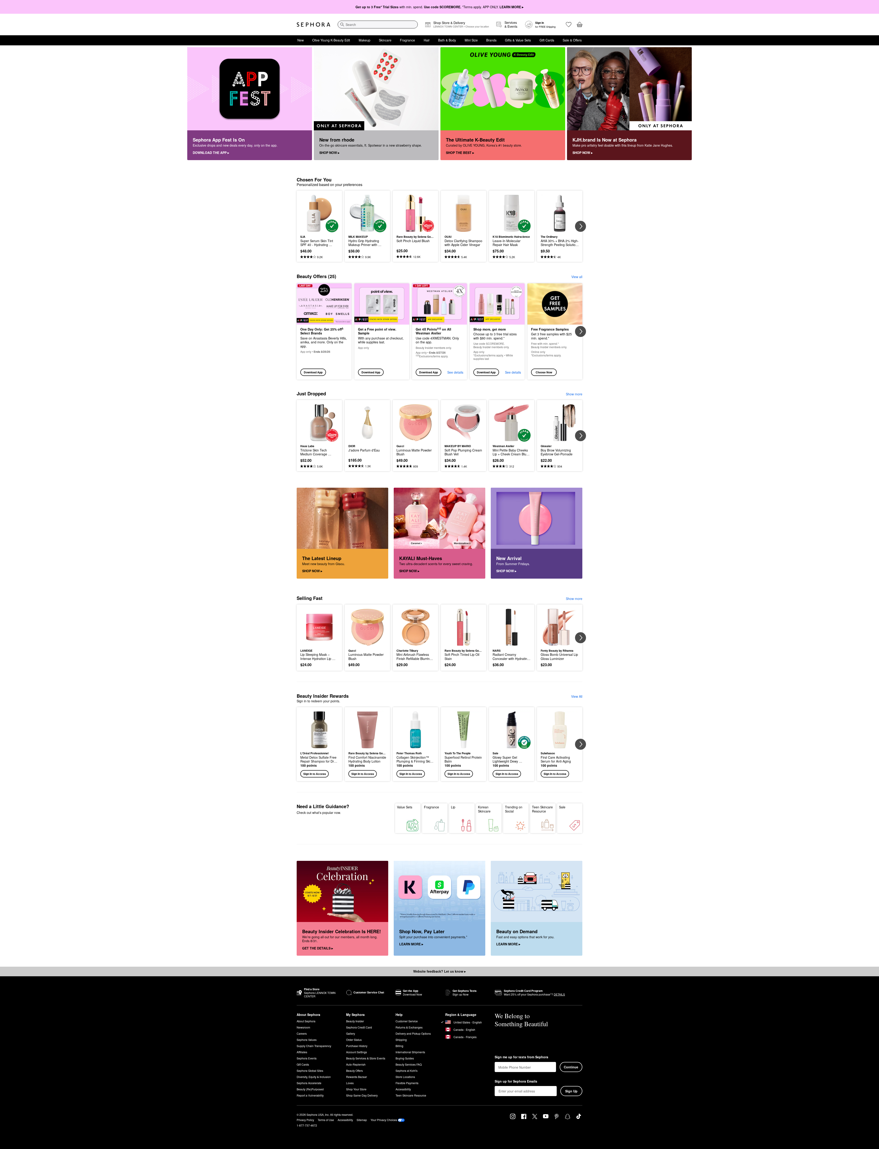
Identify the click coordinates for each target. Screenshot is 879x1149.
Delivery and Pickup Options (413, 1033)
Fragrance (407, 40)
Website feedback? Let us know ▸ (439, 971)
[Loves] (568, 24)
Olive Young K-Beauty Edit (331, 40)
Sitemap (362, 1120)
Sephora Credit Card (359, 1027)
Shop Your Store (356, 1089)
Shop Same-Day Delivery (362, 1095)
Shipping (401, 1040)
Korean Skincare (484, 809)
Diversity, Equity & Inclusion (314, 1077)
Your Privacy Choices (384, 1120)
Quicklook (319, 229)
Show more (574, 394)
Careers (302, 1033)
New (300, 40)
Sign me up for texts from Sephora (521, 1057)
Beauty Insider (355, 1021)
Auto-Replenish (356, 1064)
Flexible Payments (407, 1083)
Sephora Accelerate (309, 1083)
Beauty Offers (354, 1070)
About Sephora (306, 1021)
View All (576, 696)
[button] (319, 744)
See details (455, 372)
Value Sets (404, 807)
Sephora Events (307, 1058)
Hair (427, 40)
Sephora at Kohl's (407, 1070)
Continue (571, 1067)
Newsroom (303, 1027)
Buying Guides (405, 1058)
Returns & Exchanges (409, 1027)
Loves (350, 1083)
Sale (562, 807)
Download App (313, 372)
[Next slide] (580, 226)
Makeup (364, 40)
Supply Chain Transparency (314, 1046)
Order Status (354, 1040)
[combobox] (378, 24)
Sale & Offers (572, 40)
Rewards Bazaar (356, 1077)
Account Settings (356, 1052)
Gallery (350, 1033)
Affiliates (302, 1052)
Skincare (385, 40)
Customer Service (407, 1021)
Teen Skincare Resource (542, 809)
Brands (491, 40)
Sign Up (571, 1091)
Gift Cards (547, 40)
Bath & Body (447, 40)
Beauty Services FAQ (409, 1064)
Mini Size (471, 40)
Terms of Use (326, 1120)
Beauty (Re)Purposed (310, 1089)
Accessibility (403, 1089)
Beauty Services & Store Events (365, 1058)
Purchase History (356, 1046)
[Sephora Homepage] (313, 24)
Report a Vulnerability (310, 1095)
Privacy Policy (305, 1120)
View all (576, 276)
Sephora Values (307, 1040)
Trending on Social (513, 809)
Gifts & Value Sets (518, 40)
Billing (399, 1046)
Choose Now (544, 372)
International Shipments (410, 1052)
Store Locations (405, 1077)
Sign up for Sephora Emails (516, 1081)
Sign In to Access (314, 774)
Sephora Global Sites (310, 1070)
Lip (453, 807)
